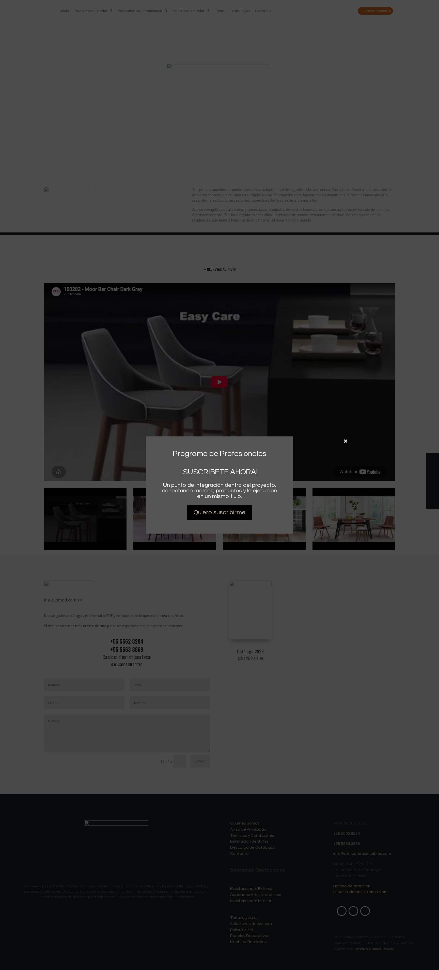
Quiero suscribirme (219, 512)
